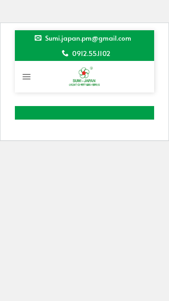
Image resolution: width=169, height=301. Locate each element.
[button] (26, 76)
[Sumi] (85, 77)
